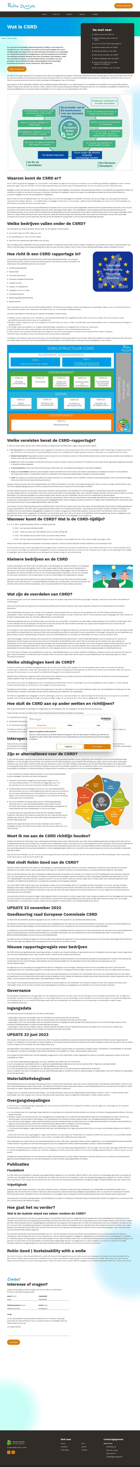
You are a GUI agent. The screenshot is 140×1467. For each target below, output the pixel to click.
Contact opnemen (124, 6)
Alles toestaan (97, 746)
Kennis (84, 1447)
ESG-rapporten (32, 190)
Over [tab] (98, 725)
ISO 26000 (27, 892)
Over (83, 1443)
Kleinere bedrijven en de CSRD (105, 51)
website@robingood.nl (114, 1457)
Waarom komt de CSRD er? (104, 34)
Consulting (65, 1450)
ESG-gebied (11, 573)
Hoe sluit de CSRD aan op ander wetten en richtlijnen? (106, 63)
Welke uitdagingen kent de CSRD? (106, 58)
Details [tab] (70, 725)
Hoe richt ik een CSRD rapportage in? (107, 44)
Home (3, 38)
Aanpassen (68, 746)
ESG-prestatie (121, 201)
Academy (64, 1447)
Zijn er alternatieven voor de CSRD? (107, 68)
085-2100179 (111, 1453)
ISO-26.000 (37, 766)
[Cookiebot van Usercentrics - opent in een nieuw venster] (102, 719)
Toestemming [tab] (41, 725)
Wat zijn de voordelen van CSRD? (106, 55)
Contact (84, 1450)
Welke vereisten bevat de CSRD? (106, 47)
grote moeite (91, 898)
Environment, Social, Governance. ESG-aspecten (33, 63)
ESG (115, 338)
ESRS (85, 338)
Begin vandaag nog (16, 69)
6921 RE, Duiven (112, 1450)
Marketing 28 (111, 1447)
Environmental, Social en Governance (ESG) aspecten (31, 261)
